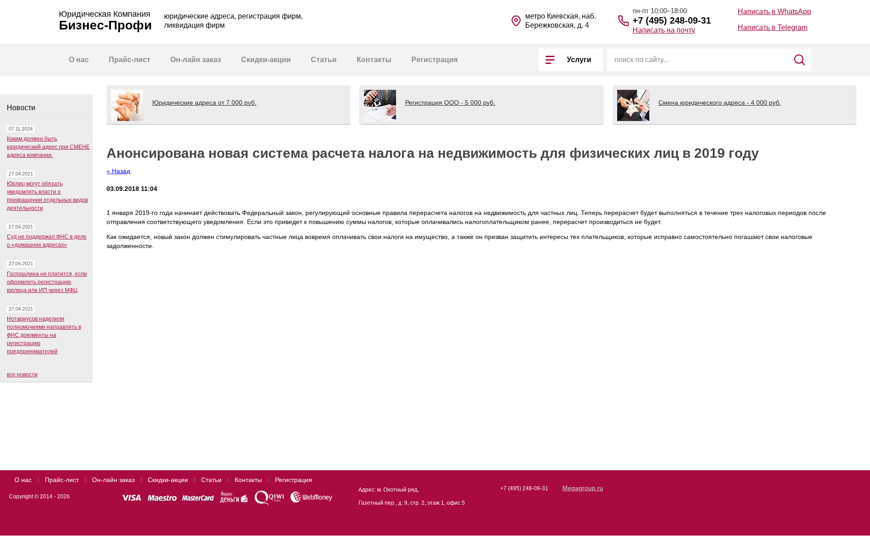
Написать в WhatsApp (774, 11)
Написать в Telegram (772, 27)
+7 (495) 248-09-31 (672, 20)
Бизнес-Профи (105, 25)
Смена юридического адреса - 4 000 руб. (719, 102)
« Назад (118, 171)
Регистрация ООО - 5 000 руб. (450, 102)
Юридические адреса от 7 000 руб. (204, 102)
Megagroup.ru (582, 488)
